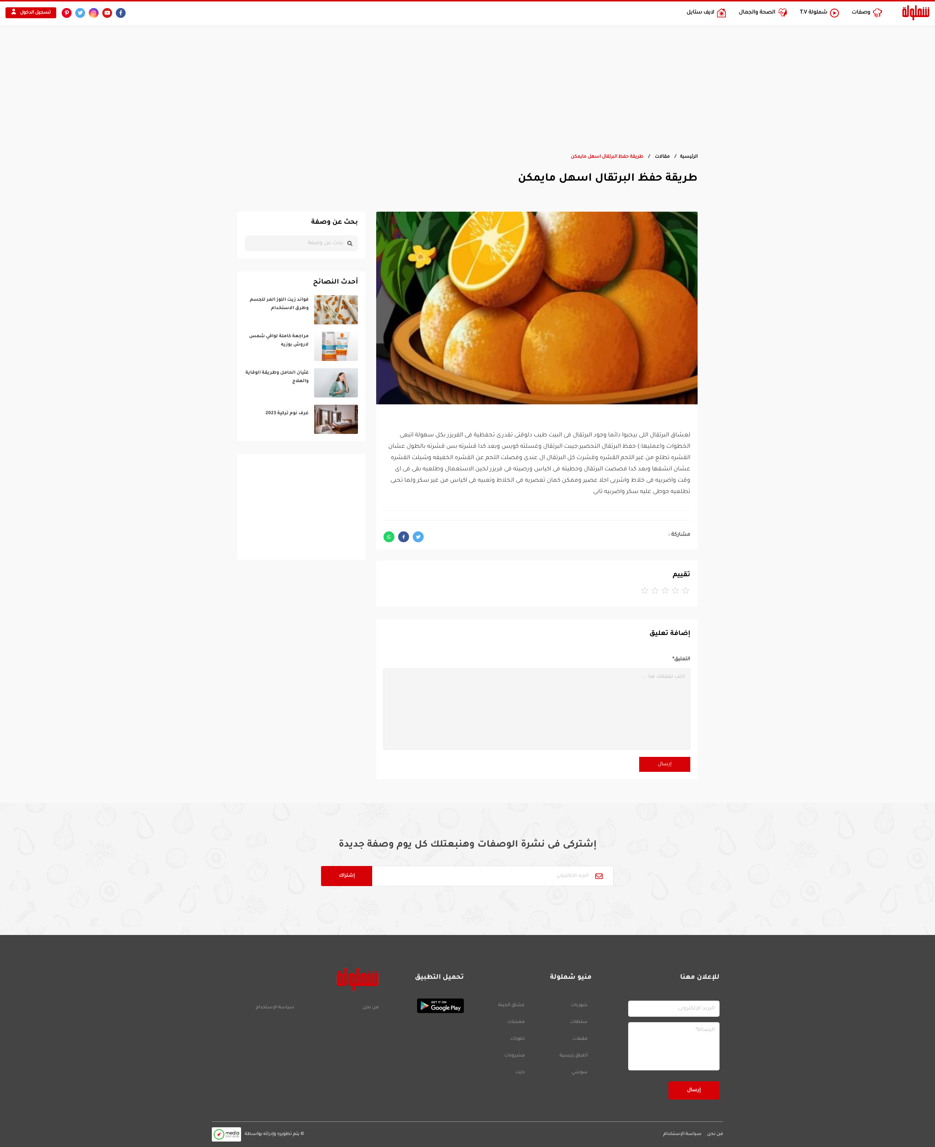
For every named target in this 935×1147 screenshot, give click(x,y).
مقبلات (580, 1039)
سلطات (579, 1022)
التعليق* (681, 659)
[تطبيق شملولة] (425, 1005)
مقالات (662, 156)
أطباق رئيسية (574, 1055)
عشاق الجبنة (511, 1005)
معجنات (516, 1022)
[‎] (301, 309)
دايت (520, 1072)
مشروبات (514, 1055)
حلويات (517, 1039)
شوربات (579, 1005)
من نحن (370, 1007)
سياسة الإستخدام (275, 1007)
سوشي (580, 1072)
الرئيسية (689, 156)
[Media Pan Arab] (226, 1134)
